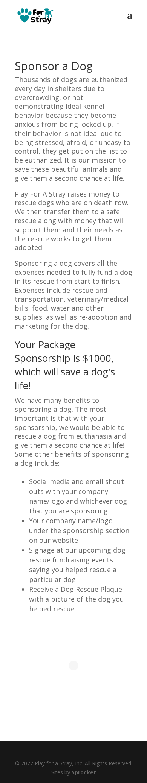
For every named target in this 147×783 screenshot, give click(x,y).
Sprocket (84, 772)
